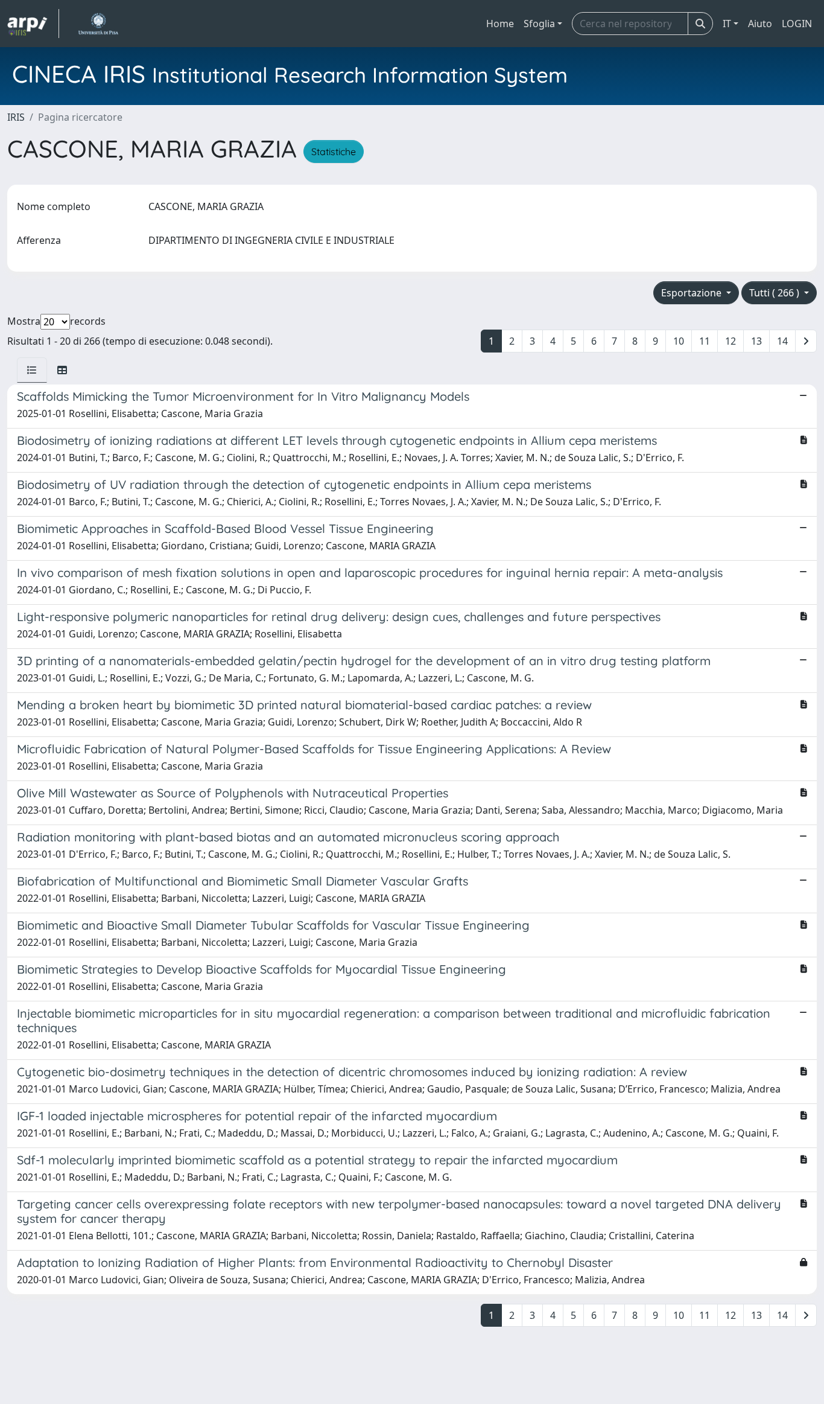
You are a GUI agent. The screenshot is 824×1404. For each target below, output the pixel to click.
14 (782, 341)
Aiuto (760, 23)
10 (678, 341)
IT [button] (727, 23)
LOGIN (797, 23)
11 (704, 341)
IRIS (16, 117)
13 (756, 341)
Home (500, 23)
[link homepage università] (98, 23)
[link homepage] (33, 23)
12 (730, 341)
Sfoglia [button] (539, 23)
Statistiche (333, 151)
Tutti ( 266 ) (775, 292)
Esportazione (692, 292)
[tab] (32, 370)
